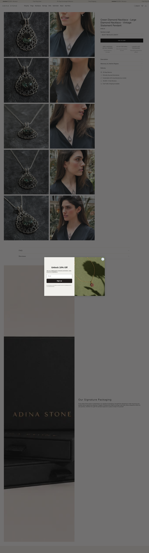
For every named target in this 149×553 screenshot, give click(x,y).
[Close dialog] (102, 259)
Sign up (59, 281)
